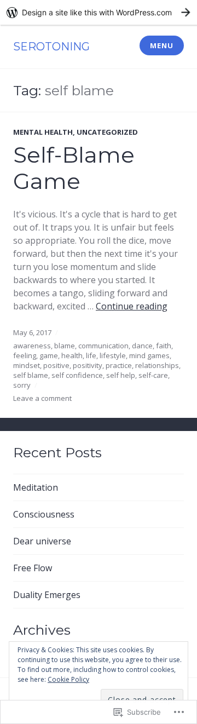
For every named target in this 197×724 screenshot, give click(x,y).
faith (163, 345)
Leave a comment (42, 398)
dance (142, 345)
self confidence (77, 375)
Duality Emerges (46, 595)
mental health (43, 132)
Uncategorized (107, 132)
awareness (32, 345)
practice (119, 365)
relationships (157, 365)
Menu (161, 45)
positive (56, 365)
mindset (26, 365)
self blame (30, 375)
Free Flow (32, 568)
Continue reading (131, 306)
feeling (24, 355)
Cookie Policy (68, 679)
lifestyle (113, 355)
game (48, 355)
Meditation (35, 487)
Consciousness (43, 514)
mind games (149, 355)
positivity (87, 365)
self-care (153, 375)
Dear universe (42, 541)
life (91, 355)
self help (120, 375)
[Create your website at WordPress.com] (98, 12)
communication (103, 345)
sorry (22, 385)
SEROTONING (51, 46)
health (72, 355)
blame (64, 345)
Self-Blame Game (74, 167)
